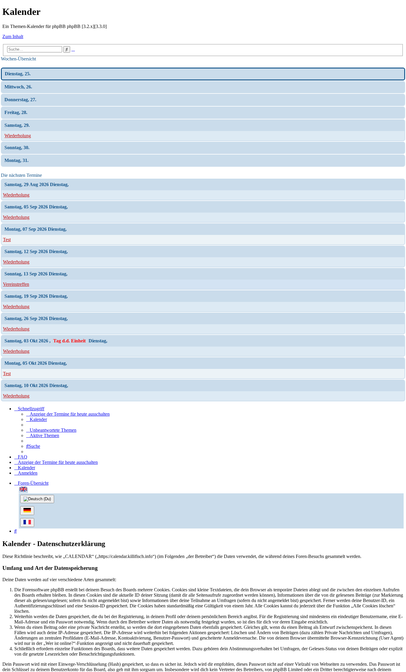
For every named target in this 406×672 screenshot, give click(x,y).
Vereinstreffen (16, 284)
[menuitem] (68, 414)
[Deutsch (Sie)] (27, 510)
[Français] (27, 522)
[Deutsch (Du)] (37, 499)
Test (7, 239)
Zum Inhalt (12, 36)
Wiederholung (17, 135)
